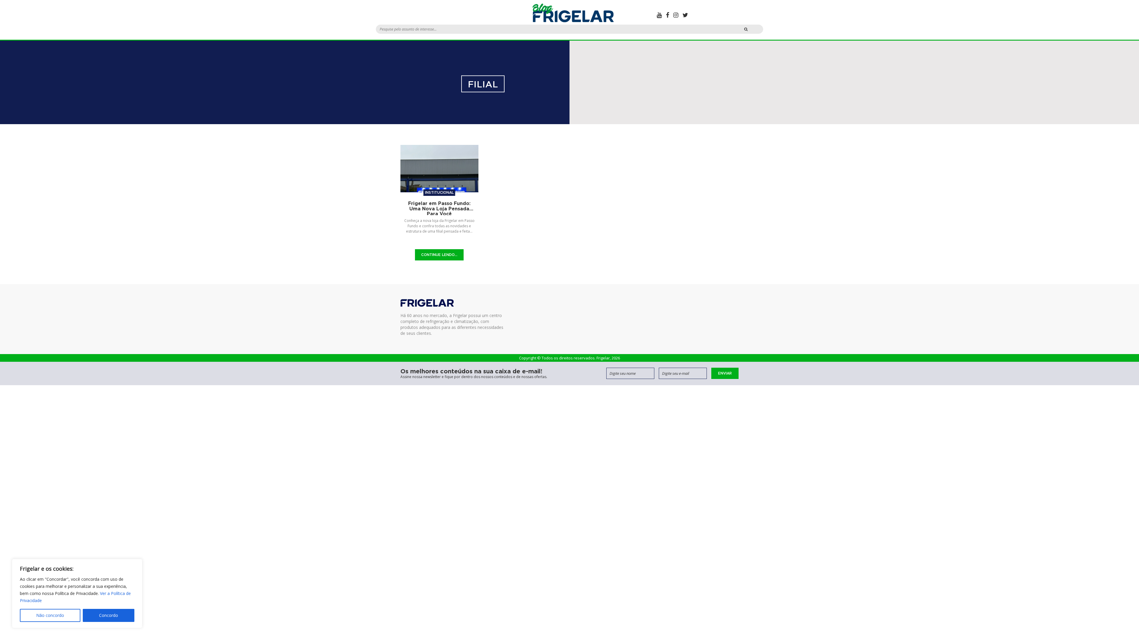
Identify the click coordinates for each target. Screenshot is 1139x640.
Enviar (725, 373)
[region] (77, 593)
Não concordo (50, 615)
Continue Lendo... (439, 255)
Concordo (108, 615)
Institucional (439, 192)
